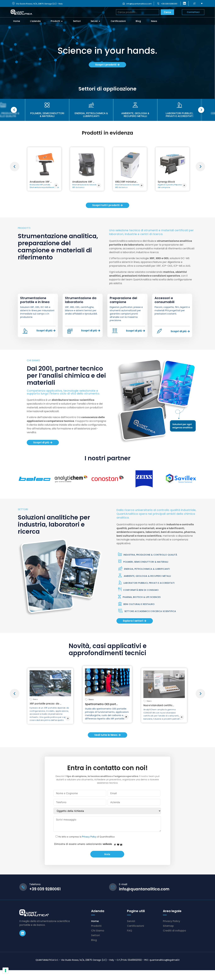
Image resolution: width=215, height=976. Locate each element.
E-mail (123, 884)
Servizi (131, 921)
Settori (95, 935)
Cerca (167, 12)
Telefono (35, 884)
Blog (94, 940)
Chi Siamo (97, 930)
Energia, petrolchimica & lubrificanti (147, 568)
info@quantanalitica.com (139, 3)
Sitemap (168, 926)
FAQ (129, 930)
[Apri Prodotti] (62, 21)
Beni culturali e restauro (139, 604)
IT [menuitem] (194, 3)
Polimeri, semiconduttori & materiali (145, 561)
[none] (198, 3)
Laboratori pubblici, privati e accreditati (149, 582)
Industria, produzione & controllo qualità (150, 554)
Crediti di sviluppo (174, 930)
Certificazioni (135, 926)
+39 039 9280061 (169, 3)
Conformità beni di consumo (141, 590)
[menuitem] (198, 3)
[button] (14, 166)
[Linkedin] (22, 933)
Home (95, 921)
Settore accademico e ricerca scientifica (150, 611)
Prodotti (96, 926)
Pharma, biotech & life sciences (142, 597)
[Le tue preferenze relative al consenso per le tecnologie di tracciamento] (5, 970)
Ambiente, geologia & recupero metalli (147, 576)
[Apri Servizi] (99, 21)
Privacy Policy (89, 836)
